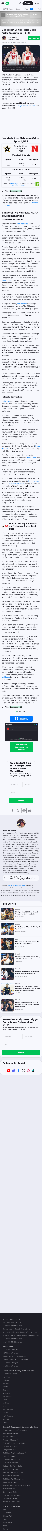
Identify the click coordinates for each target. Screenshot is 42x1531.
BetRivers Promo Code (11, 1476)
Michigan (6, 1403)
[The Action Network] (7, 3)
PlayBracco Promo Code (11, 1495)
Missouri (6, 1419)
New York (6, 1377)
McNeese (6, 677)
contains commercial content (16, 885)
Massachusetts (8, 1409)
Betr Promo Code (9, 1489)
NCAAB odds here (18, 185)
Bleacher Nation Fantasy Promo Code (16, 1485)
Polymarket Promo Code (11, 1440)
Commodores (22, 224)
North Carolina (8, 1416)
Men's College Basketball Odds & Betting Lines (20, 1332)
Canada (5, 1422)
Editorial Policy (8, 1516)
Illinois (5, 1400)
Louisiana (6, 1380)
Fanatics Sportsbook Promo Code (15, 1430)
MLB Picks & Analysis (10, 1363)
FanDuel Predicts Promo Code (14, 1443)
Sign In (37, 3)
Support (5, 1529)
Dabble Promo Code (10, 1482)
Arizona (5, 1387)
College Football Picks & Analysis (14, 1356)
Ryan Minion (12, 37)
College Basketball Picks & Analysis (15, 1359)
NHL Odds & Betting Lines (12, 1342)
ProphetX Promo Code (11, 1456)
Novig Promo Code (9, 1450)
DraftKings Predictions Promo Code (15, 1453)
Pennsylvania (7, 1396)
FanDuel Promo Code (10, 1463)
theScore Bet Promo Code (12, 1466)
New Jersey (7, 1393)
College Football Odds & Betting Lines (16, 1329)
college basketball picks (26, 105)
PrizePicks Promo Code (11, 1502)
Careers (5, 1519)
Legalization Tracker (10, 1374)
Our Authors (7, 1513)
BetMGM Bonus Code (10, 1433)
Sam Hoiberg (33, 481)
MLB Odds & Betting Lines (12, 1339)
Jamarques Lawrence (14, 483)
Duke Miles (22, 303)
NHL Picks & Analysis (10, 1366)
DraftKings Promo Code (11, 1459)
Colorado (6, 1390)
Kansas (5, 1413)
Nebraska (6, 401)
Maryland (6, 1383)
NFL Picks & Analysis (10, 1350)
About (5, 1509)
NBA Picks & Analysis (10, 1353)
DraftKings (14, 183)
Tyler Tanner (7, 280)
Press (5, 1526)
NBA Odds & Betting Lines (12, 1326)
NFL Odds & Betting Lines (12, 1322)
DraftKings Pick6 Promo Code (13, 1479)
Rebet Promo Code (10, 1492)
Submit (21, 800)
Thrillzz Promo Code (10, 1498)
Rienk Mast (31, 458)
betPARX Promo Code (11, 1469)
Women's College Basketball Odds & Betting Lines (21, 1335)
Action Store (7, 1522)
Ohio (4, 1406)
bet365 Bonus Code (10, 1437)
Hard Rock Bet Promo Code (13, 1472)
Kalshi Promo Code (9, 1446)
